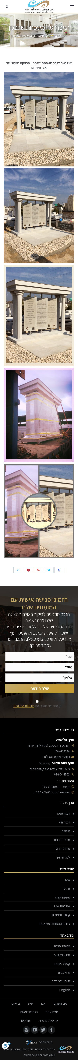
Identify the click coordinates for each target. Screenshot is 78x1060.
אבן (43, 1003)
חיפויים (66, 831)
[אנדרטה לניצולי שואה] (39, 215)
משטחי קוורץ (62, 897)
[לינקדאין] (18, 570)
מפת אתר (52, 1012)
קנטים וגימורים (61, 915)
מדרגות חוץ (63, 848)
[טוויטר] (49, 570)
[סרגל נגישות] (6, 1046)
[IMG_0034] (39, 119)
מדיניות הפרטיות (23, 706)
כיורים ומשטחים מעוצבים (54, 923)
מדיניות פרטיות (48, 1020)
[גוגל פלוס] (38, 570)
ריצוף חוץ (64, 822)
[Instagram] (26, 1030)
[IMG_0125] (39, 415)
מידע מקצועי (62, 955)
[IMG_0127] (39, 315)
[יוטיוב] (35, 1030)
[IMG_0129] (39, 511)
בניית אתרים (45, 1042)
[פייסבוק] (59, 570)
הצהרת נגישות (29, 1012)
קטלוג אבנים (62, 963)
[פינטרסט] (28, 570)
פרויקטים (47, 36)
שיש (67, 880)
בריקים (15, 1003)
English (64, 990)
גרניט (66, 888)
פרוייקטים (64, 972)
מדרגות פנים (62, 840)
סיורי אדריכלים (60, 981)
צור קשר (25, 1020)
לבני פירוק (63, 857)
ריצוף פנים (63, 813)
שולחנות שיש (62, 906)
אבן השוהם (60, 36)
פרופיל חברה (62, 946)
